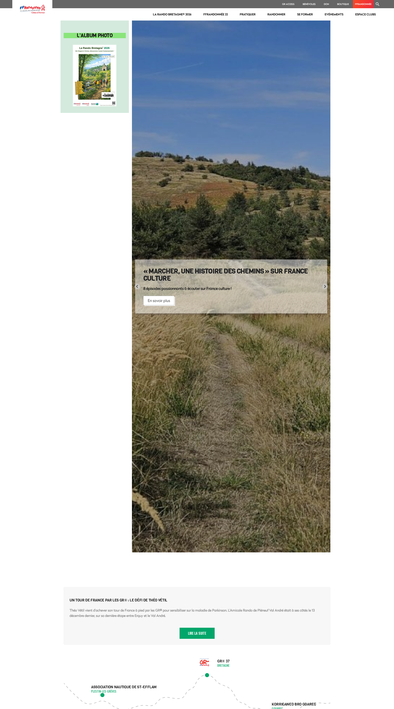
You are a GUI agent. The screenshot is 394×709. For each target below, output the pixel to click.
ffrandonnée (363, 4)
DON (326, 4)
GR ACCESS (288, 4)
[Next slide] (325, 286)
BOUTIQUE (343, 4)
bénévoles (309, 4)
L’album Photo (94, 35)
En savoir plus (159, 295)
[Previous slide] (137, 286)
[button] (377, 4)
